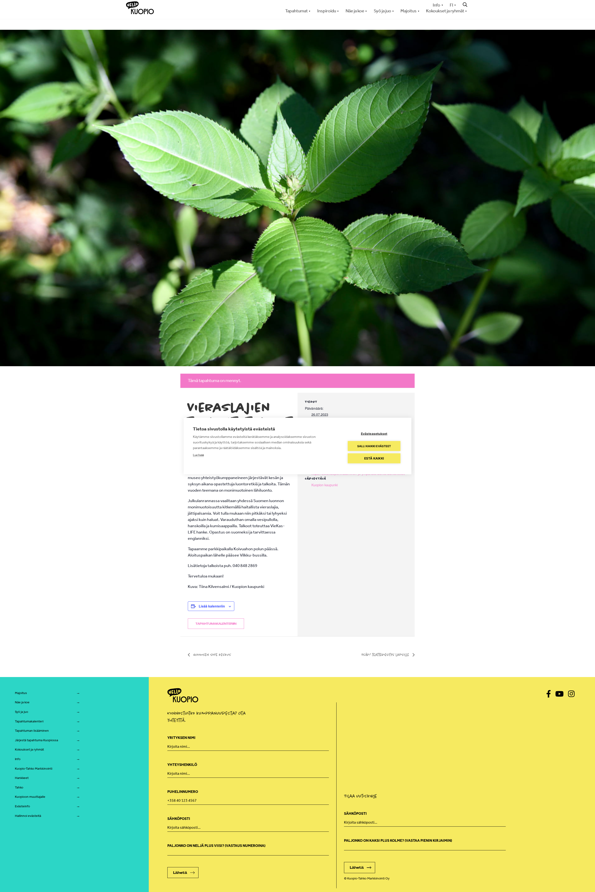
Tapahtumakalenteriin (215, 624)
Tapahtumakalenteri (29, 721)
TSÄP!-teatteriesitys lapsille (385, 654)
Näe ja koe (22, 702)
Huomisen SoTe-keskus (211, 654)
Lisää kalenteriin (212, 606)
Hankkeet (22, 778)
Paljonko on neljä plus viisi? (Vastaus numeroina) (216, 845)
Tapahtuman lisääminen (32, 731)
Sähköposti (178, 818)
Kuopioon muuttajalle (30, 797)
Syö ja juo (21, 712)
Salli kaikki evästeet (374, 446)
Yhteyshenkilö (182, 764)
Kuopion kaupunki (324, 485)
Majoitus (21, 693)
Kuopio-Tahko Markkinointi (33, 769)
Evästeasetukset (374, 434)
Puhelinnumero (182, 791)
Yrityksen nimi (181, 737)
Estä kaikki (374, 458)
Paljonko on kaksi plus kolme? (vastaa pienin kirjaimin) (398, 840)
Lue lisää (198, 455)
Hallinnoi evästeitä (28, 816)
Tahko (19, 787)
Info (436, 5)
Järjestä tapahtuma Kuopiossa (36, 740)
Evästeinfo (22, 806)
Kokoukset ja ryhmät (29, 749)
